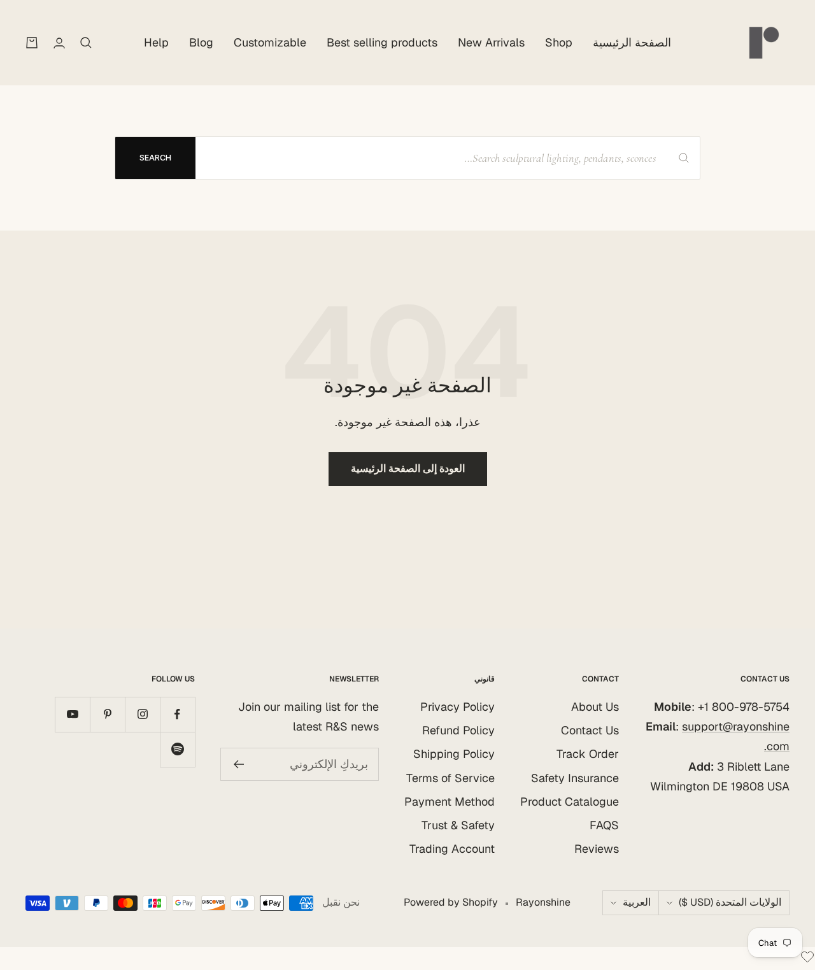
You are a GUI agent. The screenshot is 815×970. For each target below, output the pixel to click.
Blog (201, 42)
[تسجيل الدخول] (59, 43)
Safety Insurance (575, 778)
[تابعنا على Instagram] (142, 714)
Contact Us (590, 730)
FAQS (604, 825)
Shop (558, 42)
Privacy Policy (457, 706)
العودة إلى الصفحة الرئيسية (408, 468)
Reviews (596, 848)
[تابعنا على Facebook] (177, 714)
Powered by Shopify (451, 902)
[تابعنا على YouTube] (72, 714)
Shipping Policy (454, 753)
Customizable (270, 42)
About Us (595, 706)
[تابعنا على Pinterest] (107, 714)
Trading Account (452, 848)
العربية (637, 902)
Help (156, 42)
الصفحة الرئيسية (632, 42)
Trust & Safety (458, 825)
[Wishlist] (807, 959)
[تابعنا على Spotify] (177, 749)
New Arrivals (491, 42)
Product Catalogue (569, 801)
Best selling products (382, 42)
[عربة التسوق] (31, 42)
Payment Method (449, 801)
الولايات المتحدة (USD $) (730, 902)
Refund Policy (458, 730)
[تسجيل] (238, 764)
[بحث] (86, 42)
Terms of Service (450, 778)
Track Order (587, 753)
